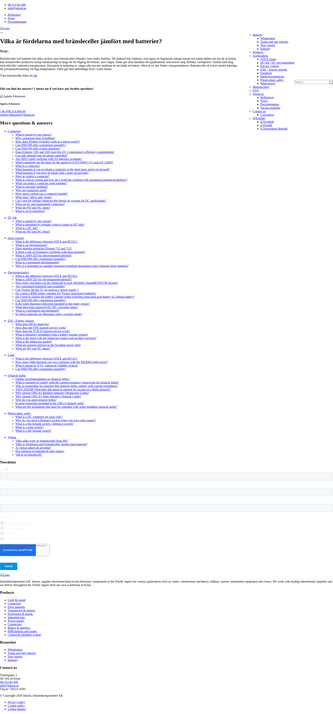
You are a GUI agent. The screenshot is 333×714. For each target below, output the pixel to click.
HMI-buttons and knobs (22, 631)
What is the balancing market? (33, 341)
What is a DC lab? (26, 228)
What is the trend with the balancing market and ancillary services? (55, 338)
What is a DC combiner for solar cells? (38, 416)
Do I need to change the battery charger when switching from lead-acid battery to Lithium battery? (75, 296)
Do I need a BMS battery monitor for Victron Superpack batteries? (55, 293)
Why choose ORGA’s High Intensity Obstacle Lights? (48, 396)
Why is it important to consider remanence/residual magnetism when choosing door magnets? (72, 266)
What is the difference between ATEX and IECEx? (46, 241)
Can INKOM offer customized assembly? (40, 145)
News (11, 18)
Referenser (14, 14)
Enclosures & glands (20, 614)
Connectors (15, 624)
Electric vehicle (269, 66)
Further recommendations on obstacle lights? (42, 379)
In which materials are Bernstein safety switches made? (48, 314)
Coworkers (267, 114)
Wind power (267, 83)
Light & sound (16, 600)
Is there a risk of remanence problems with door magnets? (50, 252)
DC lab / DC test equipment (277, 62)
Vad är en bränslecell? (28, 454)
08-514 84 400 (17, 4)
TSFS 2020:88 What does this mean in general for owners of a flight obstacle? (62, 389)
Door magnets (16, 607)
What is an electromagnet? (31, 245)
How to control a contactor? (32, 176)
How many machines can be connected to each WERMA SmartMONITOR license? (66, 283)
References (267, 97)
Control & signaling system (24, 634)
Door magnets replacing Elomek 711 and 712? (43, 248)
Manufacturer (261, 87)
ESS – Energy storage (273, 69)
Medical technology (272, 76)
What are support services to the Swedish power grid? (48, 345)
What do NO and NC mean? (32, 207)
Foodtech (266, 73)
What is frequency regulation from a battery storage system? (51, 334)
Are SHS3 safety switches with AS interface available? (48, 159)
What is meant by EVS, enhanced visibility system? (46, 365)
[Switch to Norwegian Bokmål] (274, 128)
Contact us (259, 111)
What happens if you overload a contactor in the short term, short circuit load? (62, 169)
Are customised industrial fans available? (40, 286)
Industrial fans (16, 617)
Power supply (16, 621)
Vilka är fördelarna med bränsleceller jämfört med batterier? (51, 444)
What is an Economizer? (30, 211)
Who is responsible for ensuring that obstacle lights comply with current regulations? (66, 386)
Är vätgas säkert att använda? (33, 447)
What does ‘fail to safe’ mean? (33, 197)
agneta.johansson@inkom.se (17, 114)
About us (258, 94)
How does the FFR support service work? (40, 327)
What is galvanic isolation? (31, 186)
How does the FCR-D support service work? (42, 331)
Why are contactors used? (31, 190)
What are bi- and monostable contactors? (40, 204)
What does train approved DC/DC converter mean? (46, 307)
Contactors (14, 603)
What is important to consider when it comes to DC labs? (50, 224)
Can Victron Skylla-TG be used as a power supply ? (47, 289)
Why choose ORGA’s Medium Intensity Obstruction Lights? (52, 393)
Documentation (17, 21)
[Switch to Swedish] (267, 121)
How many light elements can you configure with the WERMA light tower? (61, 362)
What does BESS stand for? (32, 324)
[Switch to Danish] (266, 125)
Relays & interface (19, 627)
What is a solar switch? (29, 427)
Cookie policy (16, 705)
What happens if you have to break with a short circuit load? (51, 172)
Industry (258, 34)
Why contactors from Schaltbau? (35, 138)
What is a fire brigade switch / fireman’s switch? (44, 423)
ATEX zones (268, 59)
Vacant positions (270, 107)
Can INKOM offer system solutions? (37, 148)
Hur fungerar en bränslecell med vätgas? (39, 451)
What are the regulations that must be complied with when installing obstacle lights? (66, 406)
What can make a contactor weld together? (41, 183)
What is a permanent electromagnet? (37, 262)
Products (258, 52)
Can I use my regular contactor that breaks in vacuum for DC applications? (60, 200)
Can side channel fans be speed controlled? (41, 155)
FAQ (256, 90)
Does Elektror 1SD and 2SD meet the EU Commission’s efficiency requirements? (65, 152)
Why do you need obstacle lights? (35, 399)
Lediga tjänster (17, 709)
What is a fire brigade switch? (33, 430)
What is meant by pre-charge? (33, 134)
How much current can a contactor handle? (41, 193)
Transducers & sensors (21, 610)
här (35, 75)
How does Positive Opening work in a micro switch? (47, 141)
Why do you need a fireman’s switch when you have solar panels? (55, 420)
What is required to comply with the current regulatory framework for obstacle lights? (67, 382)
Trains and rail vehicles (274, 41)
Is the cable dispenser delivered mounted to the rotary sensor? (52, 303)
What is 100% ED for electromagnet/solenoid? (43, 255)
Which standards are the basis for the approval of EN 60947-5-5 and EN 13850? (64, 162)
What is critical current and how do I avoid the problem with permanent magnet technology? (71, 179)
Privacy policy (16, 702)
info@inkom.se (17, 8)
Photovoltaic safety (271, 80)
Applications (260, 55)
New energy (267, 45)
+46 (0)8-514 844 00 (12, 111)
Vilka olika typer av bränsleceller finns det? (41, 440)
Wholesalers (267, 38)
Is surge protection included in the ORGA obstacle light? (49, 403)
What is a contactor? (27, 166)
